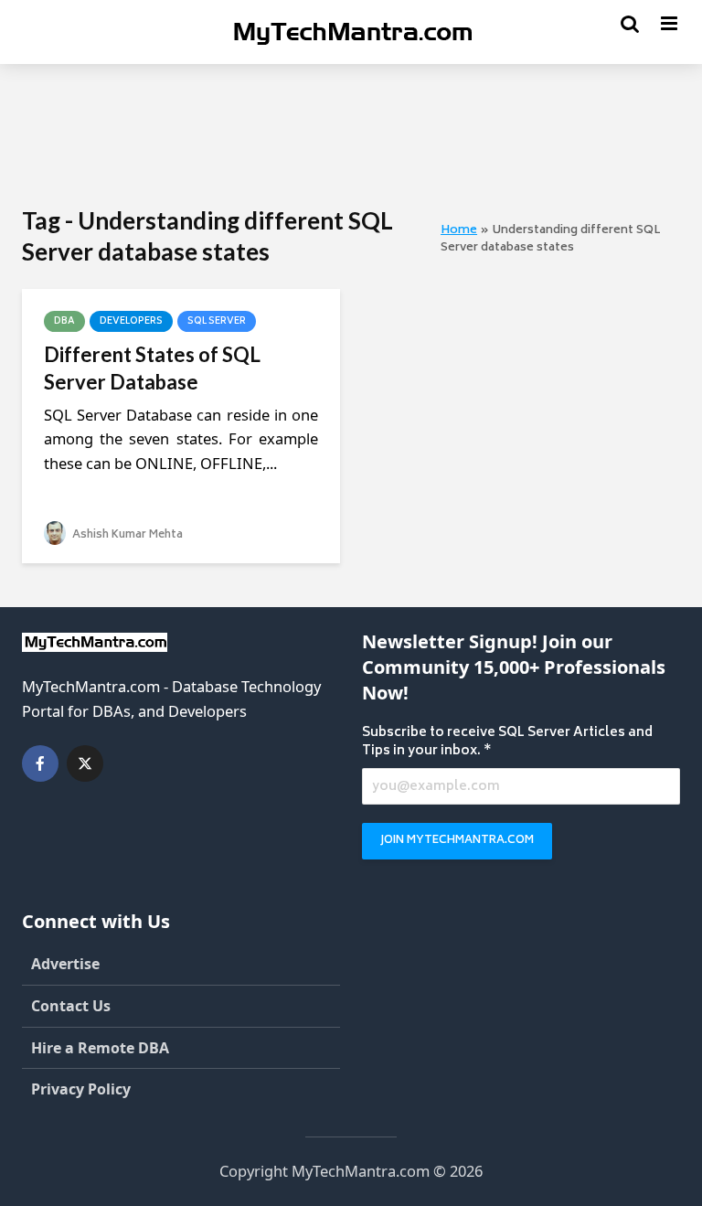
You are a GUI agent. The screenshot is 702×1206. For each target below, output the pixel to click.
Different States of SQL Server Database (152, 368)
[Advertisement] (354, 132)
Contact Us (71, 1006)
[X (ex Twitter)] (85, 763)
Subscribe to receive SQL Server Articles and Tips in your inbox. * (507, 742)
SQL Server (216, 322)
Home (459, 230)
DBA (64, 322)
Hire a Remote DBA (100, 1048)
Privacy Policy (81, 1089)
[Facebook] (40, 763)
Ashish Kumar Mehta (126, 535)
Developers (131, 322)
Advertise (65, 964)
